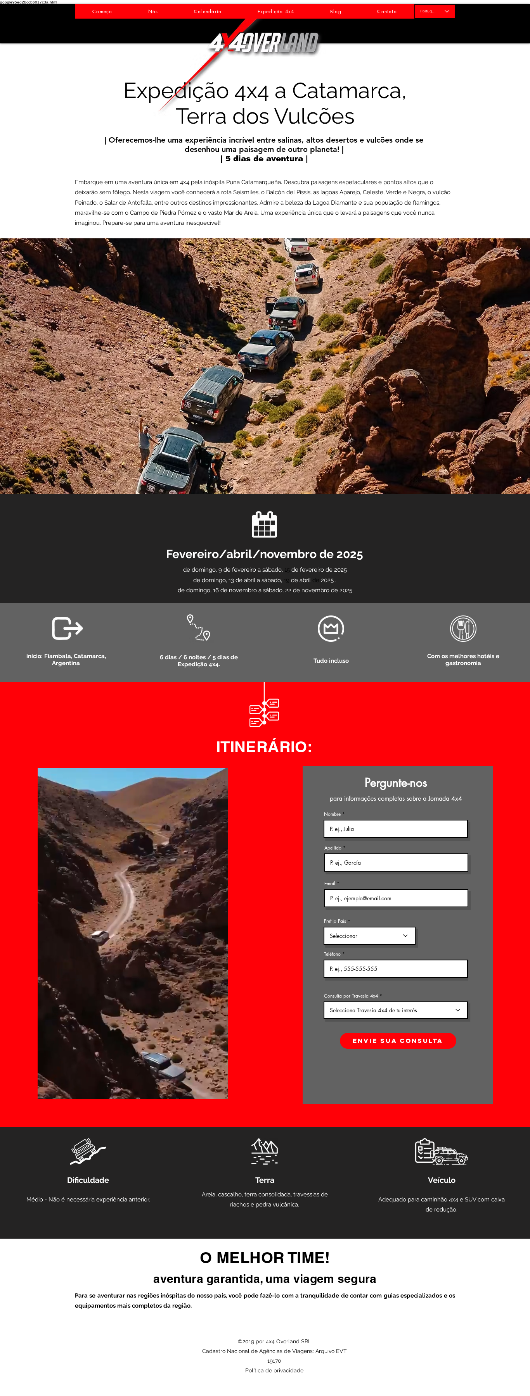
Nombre (332, 814)
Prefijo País (335, 921)
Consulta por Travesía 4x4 (351, 996)
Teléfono (332, 954)
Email (329, 883)
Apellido (332, 848)
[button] (265, 366)
